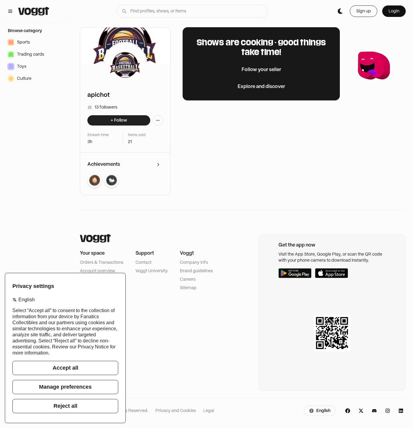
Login (394, 11)
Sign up (363, 11)
